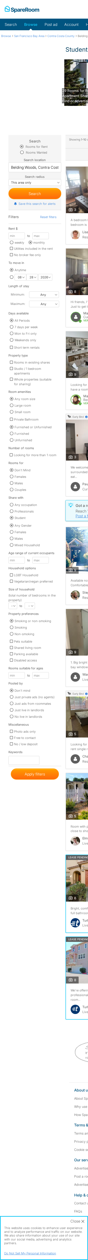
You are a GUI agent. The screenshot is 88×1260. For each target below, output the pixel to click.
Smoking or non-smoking (33, 621)
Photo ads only (25, 731)
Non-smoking (24, 634)
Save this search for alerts (37, 204)
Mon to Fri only (26, 333)
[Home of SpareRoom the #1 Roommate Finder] (22, 9)
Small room (23, 412)
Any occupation (26, 505)
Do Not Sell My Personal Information (30, 1253)
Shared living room (27, 648)
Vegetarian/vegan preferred (33, 581)
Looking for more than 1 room (35, 455)
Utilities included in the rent (33, 248)
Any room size (25, 399)
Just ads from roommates (33, 703)
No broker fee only (27, 255)
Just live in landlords (29, 710)
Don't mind (22, 690)
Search (11, 24)
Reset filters (48, 217)
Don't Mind (23, 470)
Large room (23, 405)
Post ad (51, 24)
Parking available (26, 654)
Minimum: (18, 294)
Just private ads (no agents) (34, 697)
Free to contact (25, 738)
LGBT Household (26, 575)
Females (20, 476)
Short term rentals (27, 347)
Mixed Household (27, 545)
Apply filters (35, 774)
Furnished (22, 433)
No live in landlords (28, 716)
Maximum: (18, 304)
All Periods (22, 320)
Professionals (24, 511)
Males (19, 483)
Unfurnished (23, 440)
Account (71, 24)
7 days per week (26, 327)
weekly (19, 242)
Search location (35, 160)
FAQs (78, 1211)
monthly (39, 242)
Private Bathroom (26, 419)
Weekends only (25, 340)
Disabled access (25, 660)
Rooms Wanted (36, 152)
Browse (30, 24)
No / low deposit (26, 744)
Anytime (20, 270)
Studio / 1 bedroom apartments (27, 371)
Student (20, 518)
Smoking (21, 627)
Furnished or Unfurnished (33, 427)
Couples (20, 490)
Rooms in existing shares (32, 362)
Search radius (35, 177)
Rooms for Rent (36, 146)
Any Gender (23, 525)
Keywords (15, 753)
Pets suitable (23, 641)
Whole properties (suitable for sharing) (32, 381)
